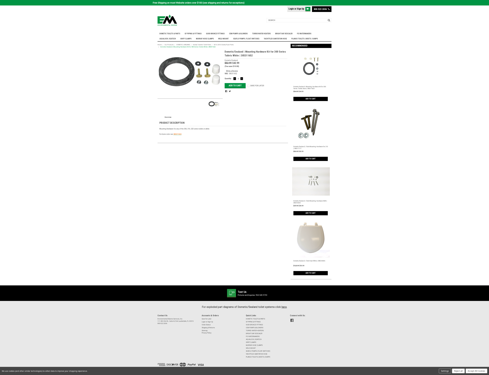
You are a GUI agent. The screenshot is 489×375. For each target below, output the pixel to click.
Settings (445, 371)
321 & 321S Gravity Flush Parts (224, 45)
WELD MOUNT (223, 39)
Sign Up (300, 8)
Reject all (458, 371)
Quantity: (228, 78)
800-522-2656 (320, 9)
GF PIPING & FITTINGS (193, 34)
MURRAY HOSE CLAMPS (205, 39)
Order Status (206, 325)
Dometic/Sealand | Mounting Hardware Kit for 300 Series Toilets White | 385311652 (187, 47)
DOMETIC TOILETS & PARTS (169, 34)
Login (291, 8)
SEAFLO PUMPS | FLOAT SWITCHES (246, 39)
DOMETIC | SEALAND (183, 45)
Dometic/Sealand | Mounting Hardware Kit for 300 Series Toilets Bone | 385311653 (309, 87)
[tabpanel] (311, 75)
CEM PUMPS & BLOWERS (238, 34)
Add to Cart (310, 99)
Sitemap (204, 330)
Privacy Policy (206, 333)
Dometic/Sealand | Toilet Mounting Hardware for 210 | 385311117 (310, 147)
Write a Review (232, 71)
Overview (168, 117)
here (284, 306)
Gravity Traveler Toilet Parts (202, 45)
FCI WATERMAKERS (304, 34)
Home (160, 45)
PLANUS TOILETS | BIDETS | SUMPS (304, 39)
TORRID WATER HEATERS (261, 34)
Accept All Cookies (476, 371)
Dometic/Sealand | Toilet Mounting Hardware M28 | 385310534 (310, 202)
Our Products (169, 45)
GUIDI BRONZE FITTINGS (215, 34)
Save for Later (206, 319)
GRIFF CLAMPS (186, 39)
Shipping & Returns (208, 328)
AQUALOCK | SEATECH (167, 39)
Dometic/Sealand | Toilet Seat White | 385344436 (309, 261)
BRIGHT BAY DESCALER (284, 34)
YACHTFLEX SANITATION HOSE (275, 39)
